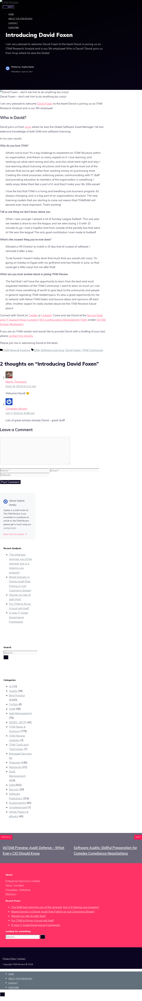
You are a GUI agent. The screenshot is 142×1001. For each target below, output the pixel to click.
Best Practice (17, 695)
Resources (15, 767)
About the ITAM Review (20, 18)
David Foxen (45, 103)
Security (14, 789)
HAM (12, 709)
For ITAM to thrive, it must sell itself (32, 920)
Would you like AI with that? (28, 916)
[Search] (5, 657)
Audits (13, 691)
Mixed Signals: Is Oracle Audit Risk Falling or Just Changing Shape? (53, 911)
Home (11, 14)
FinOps (13, 704)
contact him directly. (21, 336)
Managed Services (20, 753)
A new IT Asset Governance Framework (18, 617)
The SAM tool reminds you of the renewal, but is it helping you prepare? (20, 563)
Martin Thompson (16, 381)
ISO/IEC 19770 (17, 722)
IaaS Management (20, 713)
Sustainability (17, 803)
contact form (9, 527)
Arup (28, 127)
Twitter (33, 315)
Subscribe (13, 27)
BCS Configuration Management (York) (63, 319)
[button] (5, 33)
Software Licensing (52, 350)
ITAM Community (92, 350)
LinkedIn (46, 315)
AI (10, 686)
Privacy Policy (9, 958)
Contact (13, 23)
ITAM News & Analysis (17, 350)
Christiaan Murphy (16, 408)
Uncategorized (18, 807)
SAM (37, 350)
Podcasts (14, 762)
